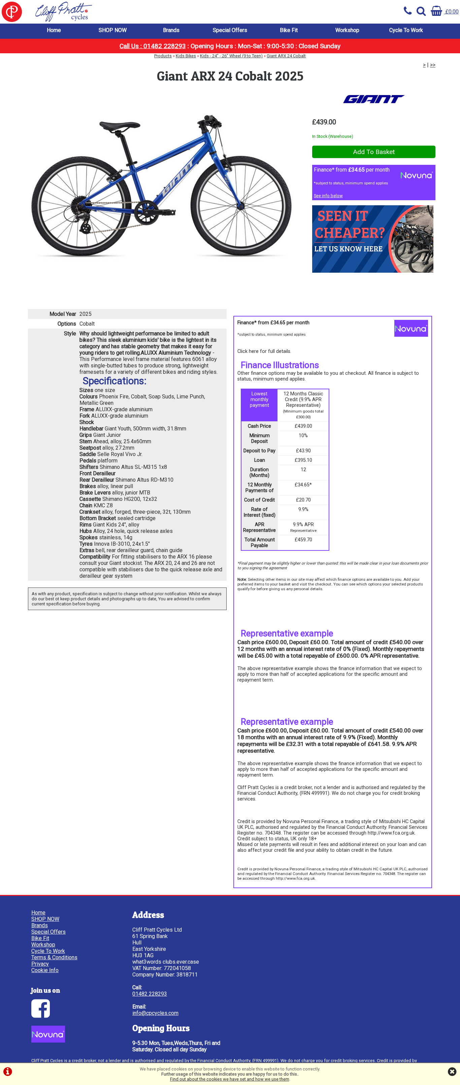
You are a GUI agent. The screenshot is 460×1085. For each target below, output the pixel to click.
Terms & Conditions (54, 957)
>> (432, 65)
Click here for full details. (264, 351)
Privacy (40, 964)
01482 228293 (149, 994)
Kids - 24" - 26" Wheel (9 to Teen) (231, 55)
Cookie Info (45, 970)
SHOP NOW (113, 30)
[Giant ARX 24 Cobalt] (161, 186)
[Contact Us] (372, 271)
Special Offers (230, 30)
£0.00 (451, 11)
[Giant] (373, 99)
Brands (171, 30)
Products (163, 55)
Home (54, 30)
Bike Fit (289, 30)
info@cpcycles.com (155, 1013)
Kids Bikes (186, 55)
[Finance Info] (48, 1040)
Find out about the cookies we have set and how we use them (229, 1079)
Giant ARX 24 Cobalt (286, 55)
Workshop (347, 30)
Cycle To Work (406, 30)
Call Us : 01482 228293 (153, 46)
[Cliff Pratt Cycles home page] (115, 12)
